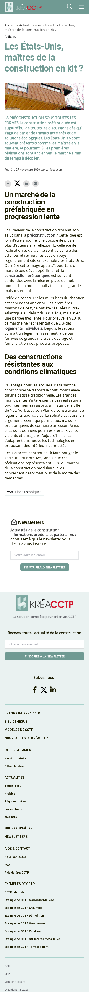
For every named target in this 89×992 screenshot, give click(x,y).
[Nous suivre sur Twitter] (44, 690)
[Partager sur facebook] (9, 183)
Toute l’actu (13, 786)
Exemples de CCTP (20, 884)
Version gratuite (16, 758)
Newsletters (16, 837)
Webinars (11, 817)
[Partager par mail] (36, 183)
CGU (7, 966)
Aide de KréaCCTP (17, 872)
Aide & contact (17, 848)
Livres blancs (13, 809)
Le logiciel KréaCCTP (22, 713)
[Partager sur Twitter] (18, 184)
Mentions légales (15, 982)
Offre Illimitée (14, 766)
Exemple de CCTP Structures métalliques (32, 939)
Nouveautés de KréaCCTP (26, 738)
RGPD (8, 974)
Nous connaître (18, 828)
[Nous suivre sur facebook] (35, 690)
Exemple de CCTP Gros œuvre (25, 923)
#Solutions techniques (24, 492)
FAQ (7, 864)
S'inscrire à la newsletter (44, 656)
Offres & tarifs (18, 750)
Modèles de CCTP (19, 730)
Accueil (10, 25)
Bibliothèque (16, 721)
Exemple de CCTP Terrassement (27, 946)
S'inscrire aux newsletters (44, 567)
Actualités (26, 25)
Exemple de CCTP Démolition (24, 915)
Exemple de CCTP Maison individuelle (29, 900)
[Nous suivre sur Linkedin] (54, 690)
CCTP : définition (16, 892)
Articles (43, 25)
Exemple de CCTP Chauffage (23, 907)
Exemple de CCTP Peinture (23, 931)
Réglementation (15, 801)
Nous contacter (15, 857)
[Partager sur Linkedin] (27, 183)
